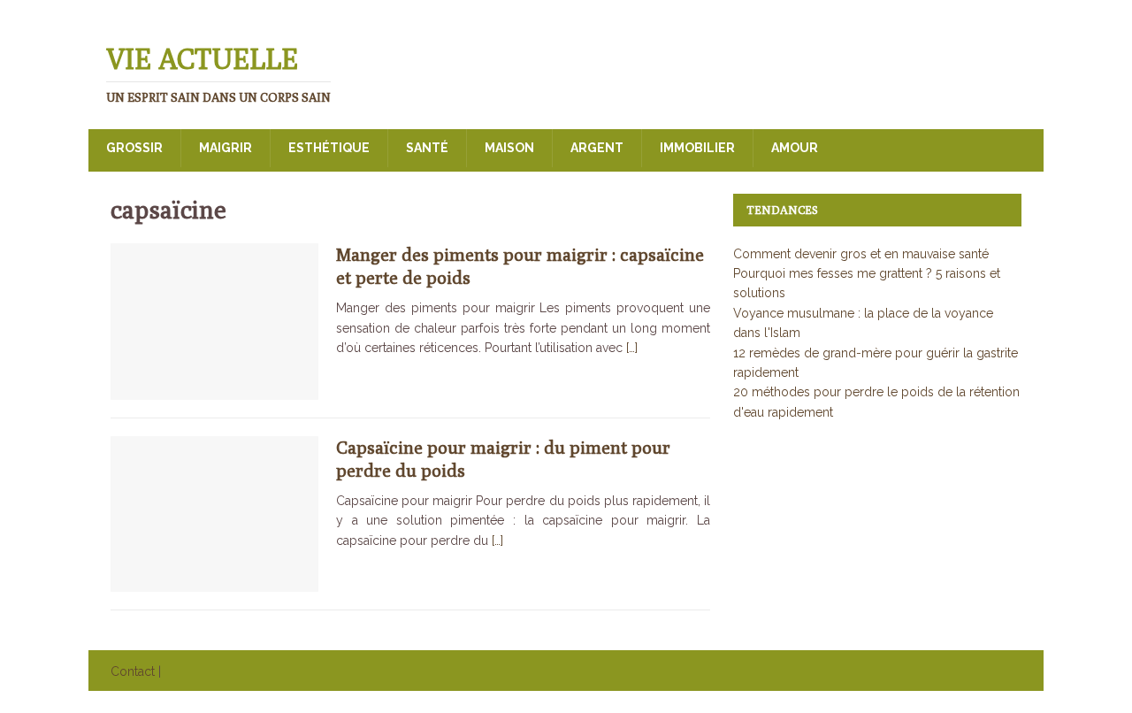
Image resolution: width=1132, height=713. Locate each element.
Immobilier (697, 148)
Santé (427, 148)
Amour (794, 148)
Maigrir (225, 148)
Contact (133, 671)
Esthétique (329, 148)
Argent (596, 148)
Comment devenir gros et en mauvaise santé (861, 254)
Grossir (134, 148)
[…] (632, 348)
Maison (509, 148)
